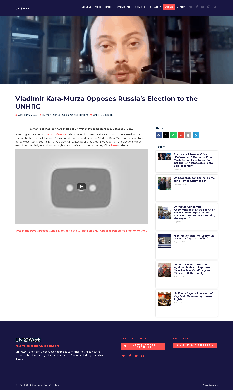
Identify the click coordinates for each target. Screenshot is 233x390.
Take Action (155, 7)
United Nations (79, 114)
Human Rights (122, 7)
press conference (55, 134)
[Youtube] (202, 6)
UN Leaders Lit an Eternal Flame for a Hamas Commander (194, 179)
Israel (108, 7)
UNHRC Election (103, 114)
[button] (215, 6)
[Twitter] (191, 6)
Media (98, 7)
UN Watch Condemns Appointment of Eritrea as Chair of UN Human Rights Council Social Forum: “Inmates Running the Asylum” (194, 212)
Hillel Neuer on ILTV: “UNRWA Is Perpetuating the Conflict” (194, 237)
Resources (139, 7)
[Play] (81, 186)
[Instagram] (208, 6)
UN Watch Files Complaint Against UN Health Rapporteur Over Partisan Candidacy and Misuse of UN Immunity (193, 269)
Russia (65, 114)
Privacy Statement (210, 385)
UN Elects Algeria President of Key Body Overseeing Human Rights (193, 296)
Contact (181, 7)
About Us (86, 7)
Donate (169, 7)
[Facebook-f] (196, 6)
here (114, 145)
